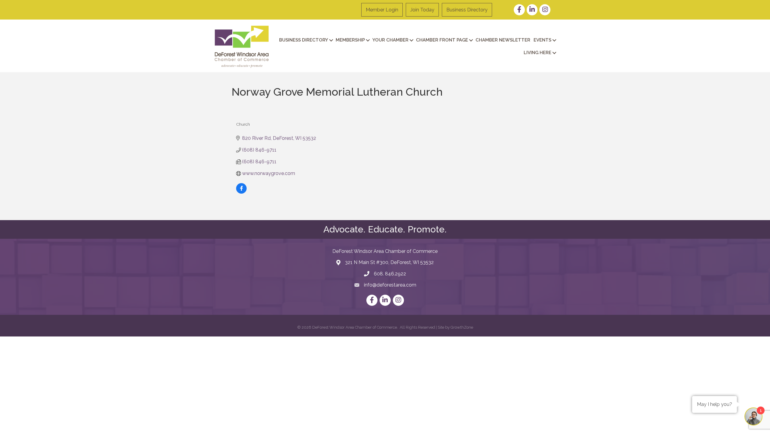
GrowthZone (462, 327)
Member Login (382, 10)
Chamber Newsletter (503, 40)
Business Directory (467, 10)
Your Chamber (390, 40)
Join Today (422, 10)
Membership (350, 40)
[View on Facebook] (241, 192)
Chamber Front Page (442, 40)
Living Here (537, 52)
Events (542, 40)
